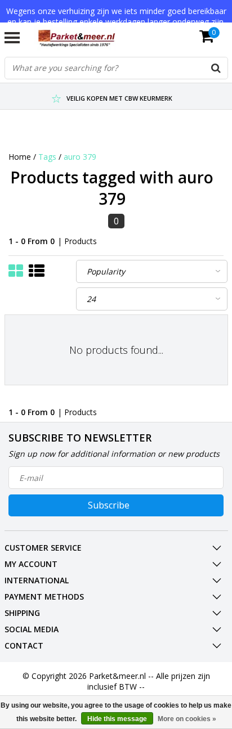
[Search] (216, 68)
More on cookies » (187, 719)
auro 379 (80, 156)
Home (19, 156)
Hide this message (117, 719)
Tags (47, 156)
